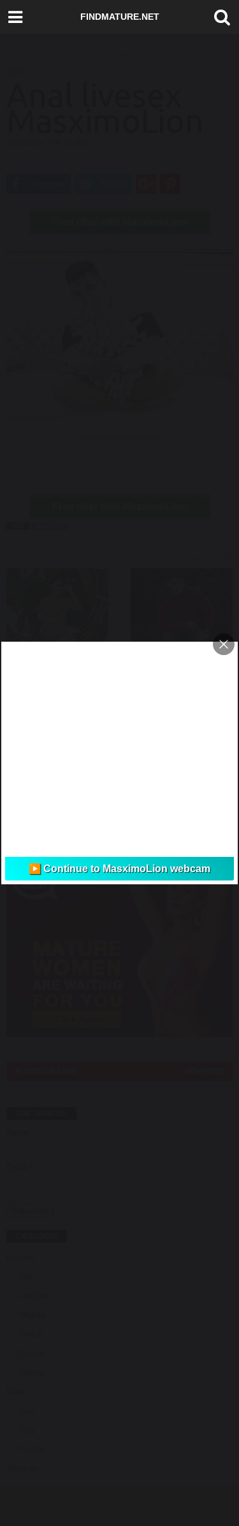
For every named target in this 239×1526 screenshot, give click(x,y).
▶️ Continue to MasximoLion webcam (119, 868)
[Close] (224, 644)
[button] (219, 17)
